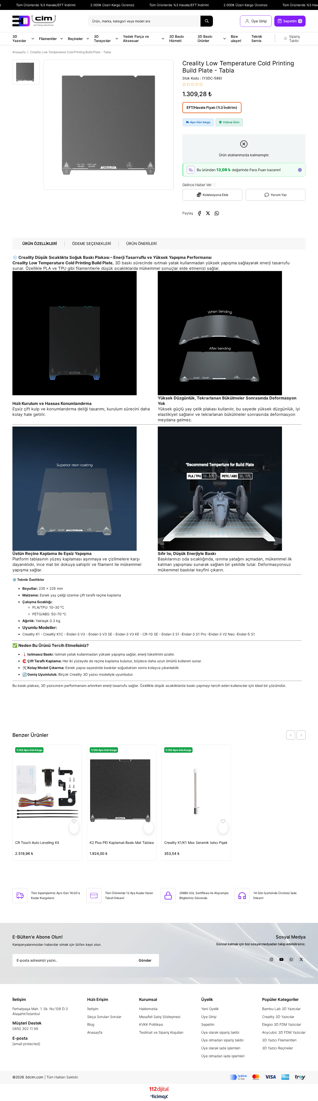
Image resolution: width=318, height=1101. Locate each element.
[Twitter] (301, 959)
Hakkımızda (148, 1009)
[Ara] (206, 21)
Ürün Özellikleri (39, 243)
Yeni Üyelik (210, 1009)
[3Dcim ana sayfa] (34, 21)
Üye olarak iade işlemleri (220, 1048)
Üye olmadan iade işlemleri (222, 1056)
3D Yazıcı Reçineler (277, 1048)
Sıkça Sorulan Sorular (104, 1017)
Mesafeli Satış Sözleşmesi (159, 1017)
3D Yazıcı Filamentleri (279, 1040)
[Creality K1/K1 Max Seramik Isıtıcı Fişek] (196, 791)
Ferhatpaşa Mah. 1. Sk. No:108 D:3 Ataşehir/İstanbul (40, 1011)
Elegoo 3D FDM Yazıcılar (281, 1024)
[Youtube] (281, 959)
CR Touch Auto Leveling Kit (37, 842)
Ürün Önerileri (141, 243)
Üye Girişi (208, 1017)
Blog (90, 1024)
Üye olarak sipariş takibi (220, 1032)
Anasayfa (94, 1032)
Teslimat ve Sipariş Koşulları (161, 1032)
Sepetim (207, 1024)
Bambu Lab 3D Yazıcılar (281, 1009)
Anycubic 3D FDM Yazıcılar (284, 1032)
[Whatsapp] (291, 959)
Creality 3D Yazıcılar (278, 1017)
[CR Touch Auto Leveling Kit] (47, 791)
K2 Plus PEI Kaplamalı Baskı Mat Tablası (122, 842)
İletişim (92, 1009)
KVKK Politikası (151, 1024)
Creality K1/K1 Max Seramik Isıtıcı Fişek (196, 842)
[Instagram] (271, 959)
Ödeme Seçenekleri (91, 243)
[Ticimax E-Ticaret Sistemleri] (159, 1097)
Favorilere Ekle (74, 827)
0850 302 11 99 (25, 1028)
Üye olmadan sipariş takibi (222, 1040)
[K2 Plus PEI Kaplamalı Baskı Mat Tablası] (121, 791)
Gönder (145, 960)
